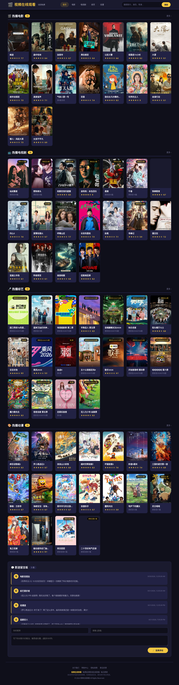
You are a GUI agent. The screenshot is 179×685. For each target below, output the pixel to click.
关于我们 (75, 668)
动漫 (102, 4)
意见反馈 (103, 668)
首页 (64, 4)
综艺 (93, 4)
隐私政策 (94, 668)
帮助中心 (85, 668)
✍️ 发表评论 (157, 650)
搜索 (166, 5)
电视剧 (83, 4)
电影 (73, 4)
